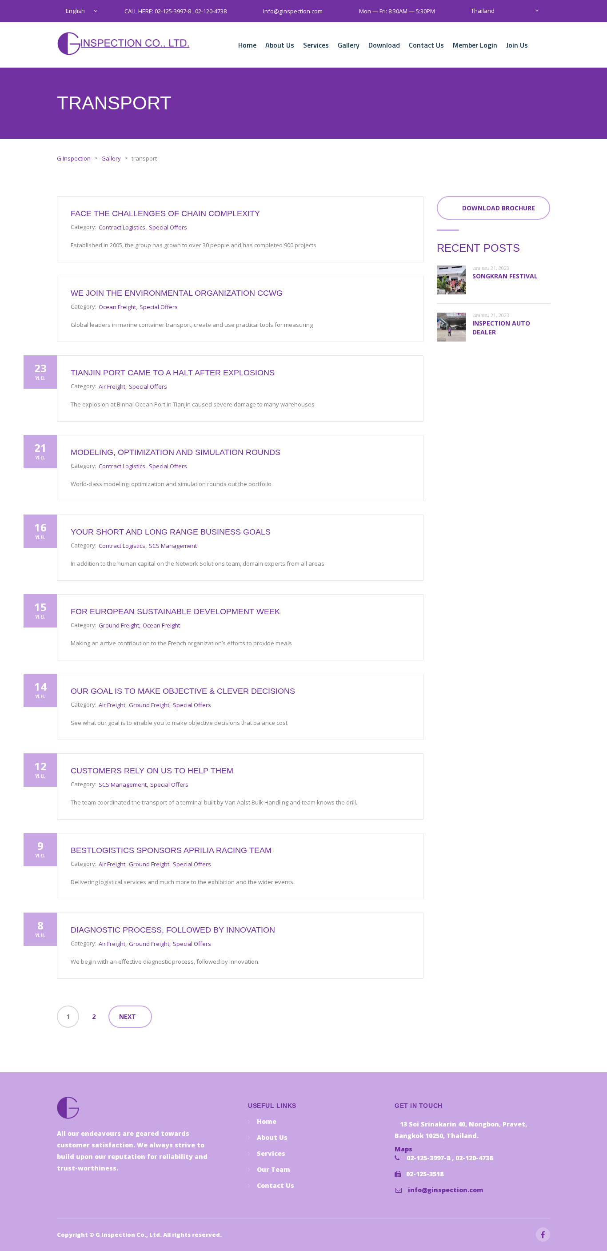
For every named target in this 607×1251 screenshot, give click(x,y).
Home (247, 45)
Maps (403, 1149)
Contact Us (426, 45)
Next (127, 1016)
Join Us (517, 45)
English (75, 11)
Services (316, 45)
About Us (279, 45)
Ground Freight (119, 625)
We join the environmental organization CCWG (177, 293)
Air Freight (112, 386)
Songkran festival (505, 276)
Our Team (273, 1169)
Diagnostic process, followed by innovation (173, 929)
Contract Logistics (122, 227)
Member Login (475, 45)
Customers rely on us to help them (152, 770)
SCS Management (173, 546)
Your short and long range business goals (171, 531)
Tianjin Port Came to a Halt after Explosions (173, 372)
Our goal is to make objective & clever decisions (183, 691)
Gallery (348, 45)
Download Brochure (498, 208)
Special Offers (168, 227)
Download (384, 45)
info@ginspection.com (445, 1190)
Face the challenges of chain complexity (165, 213)
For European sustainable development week (175, 611)
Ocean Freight (117, 307)
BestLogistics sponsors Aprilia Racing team (171, 850)
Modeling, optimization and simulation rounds (175, 452)
